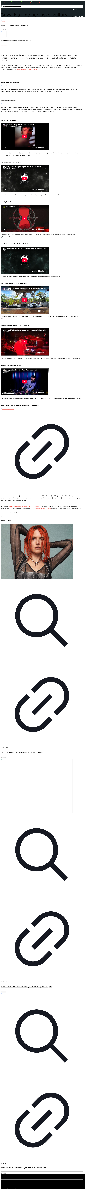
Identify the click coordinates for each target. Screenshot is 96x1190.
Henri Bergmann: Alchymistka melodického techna (22, 752)
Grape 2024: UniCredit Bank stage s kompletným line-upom (26, 986)
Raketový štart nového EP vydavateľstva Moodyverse (23, 1168)
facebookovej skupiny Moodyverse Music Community (24, 506)
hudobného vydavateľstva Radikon (27, 69)
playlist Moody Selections (43, 508)
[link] (42, 451)
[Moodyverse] (21, 3)
